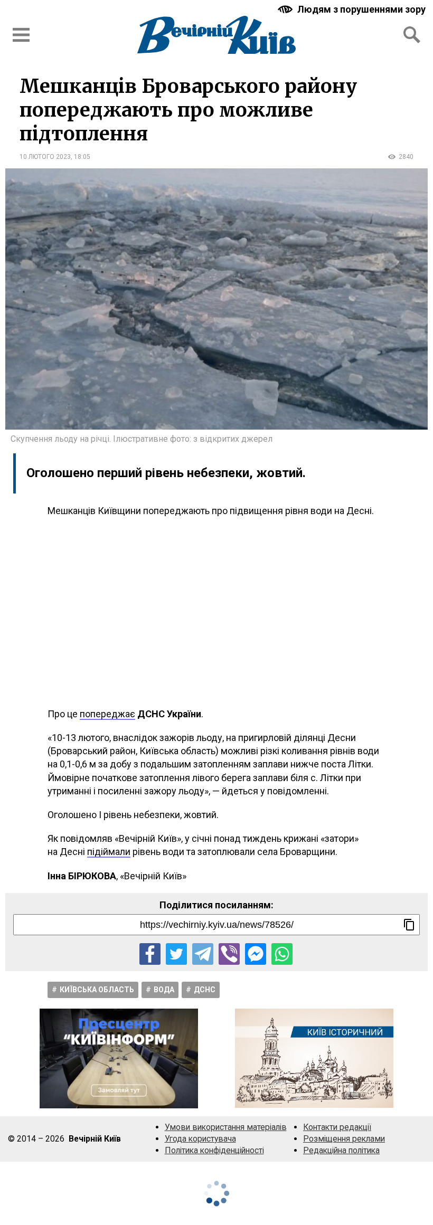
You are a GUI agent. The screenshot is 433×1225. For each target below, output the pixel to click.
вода (164, 989)
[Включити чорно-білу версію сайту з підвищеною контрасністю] (352, 9)
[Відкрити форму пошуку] (411, 34)
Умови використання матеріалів (226, 1127)
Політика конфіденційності (214, 1150)
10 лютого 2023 (45, 156)
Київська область (97, 989)
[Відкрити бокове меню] (21, 34)
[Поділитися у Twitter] (176, 953)
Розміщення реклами (344, 1139)
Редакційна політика (341, 1150)
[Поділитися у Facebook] (150, 953)
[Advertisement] (216, 612)
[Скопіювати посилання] (409, 924)
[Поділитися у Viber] (229, 953)
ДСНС (204, 989)
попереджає (107, 713)
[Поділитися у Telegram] (202, 953)
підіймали (108, 851)
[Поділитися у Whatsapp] (282, 953)
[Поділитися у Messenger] (255, 953)
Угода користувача (200, 1139)
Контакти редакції (337, 1127)
